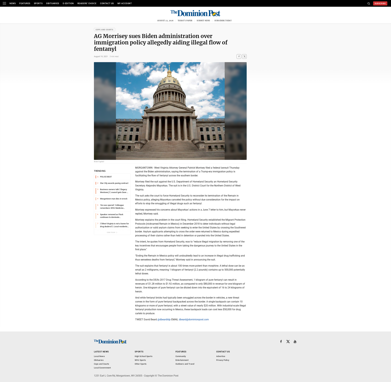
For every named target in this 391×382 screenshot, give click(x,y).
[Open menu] (4, 3)
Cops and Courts (104, 30)
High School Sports (143, 356)
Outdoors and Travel (184, 364)
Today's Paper (185, 21)
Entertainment (181, 360)
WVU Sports (140, 360)
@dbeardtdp (164, 319)
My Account (124, 3)
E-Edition (68, 3)
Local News (99, 356)
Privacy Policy (222, 360)
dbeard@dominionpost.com (194, 319)
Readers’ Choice (86, 3)
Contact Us (107, 3)
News (12, 3)
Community (180, 356)
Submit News (203, 21)
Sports (38, 3)
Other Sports (141, 364)
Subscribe (380, 3)
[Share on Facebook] (239, 56)
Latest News (101, 351)
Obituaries (52, 3)
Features (24, 3)
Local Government (102, 368)
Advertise (220, 356)
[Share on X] (244, 56)
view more (111, 232)
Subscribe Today (223, 21)
